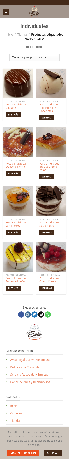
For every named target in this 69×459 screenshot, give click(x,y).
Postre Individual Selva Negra (49, 224)
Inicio (9, 35)
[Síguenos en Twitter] (34, 314)
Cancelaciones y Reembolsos (30, 382)
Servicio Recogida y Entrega (29, 375)
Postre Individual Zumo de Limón (16, 280)
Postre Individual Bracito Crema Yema (49, 167)
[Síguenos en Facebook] (21, 314)
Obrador (16, 413)
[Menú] (6, 12)
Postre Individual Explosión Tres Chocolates (49, 108)
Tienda (22, 35)
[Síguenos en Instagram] (28, 314)
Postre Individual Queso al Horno (16, 165)
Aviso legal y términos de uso (30, 360)
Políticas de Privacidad (26, 367)
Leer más (13, 114)
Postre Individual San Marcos (16, 224)
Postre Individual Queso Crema (49, 280)
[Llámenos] (48, 314)
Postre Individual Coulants (16, 106)
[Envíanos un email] (41, 314)
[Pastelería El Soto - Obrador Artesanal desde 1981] (34, 11)
